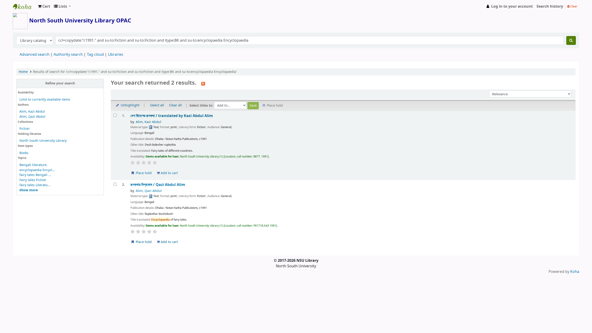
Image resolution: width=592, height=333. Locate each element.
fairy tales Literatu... (34, 185)
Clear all (175, 105)
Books (23, 153)
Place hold (143, 173)
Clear (573, 6)
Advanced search (34, 54)
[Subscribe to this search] (203, 83)
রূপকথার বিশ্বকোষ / (157, 184)
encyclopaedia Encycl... (37, 170)
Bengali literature (33, 165)
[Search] (571, 40)
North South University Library (24, 6)
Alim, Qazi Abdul (32, 116)
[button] (44, 6)
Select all (157, 105)
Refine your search (60, 83)
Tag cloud (95, 54)
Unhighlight (129, 105)
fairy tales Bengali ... (35, 175)
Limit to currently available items (44, 99)
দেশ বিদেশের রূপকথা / (171, 116)
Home (23, 71)
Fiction (24, 128)
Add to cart (169, 173)
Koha (574, 271)
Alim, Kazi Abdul (32, 111)
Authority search (68, 54)
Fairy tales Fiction (32, 180)
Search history (549, 6)
